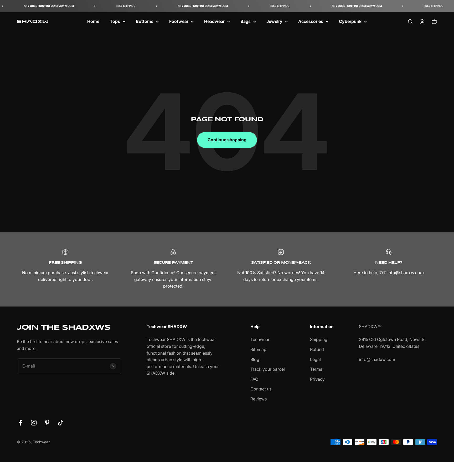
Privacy (317, 379)
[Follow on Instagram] (33, 422)
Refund (317, 349)
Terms (316, 369)
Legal (315, 359)
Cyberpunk (350, 21)
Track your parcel (267, 369)
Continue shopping (227, 139)
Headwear (214, 21)
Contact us (260, 388)
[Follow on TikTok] (60, 422)
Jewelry (274, 21)
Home (93, 21)
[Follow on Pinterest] (47, 422)
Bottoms (144, 21)
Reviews (258, 398)
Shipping (318, 339)
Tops (115, 21)
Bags (245, 21)
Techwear (260, 339)
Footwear (178, 21)
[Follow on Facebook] (20, 422)
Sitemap (258, 349)
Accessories (310, 21)
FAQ (254, 379)
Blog (254, 359)
